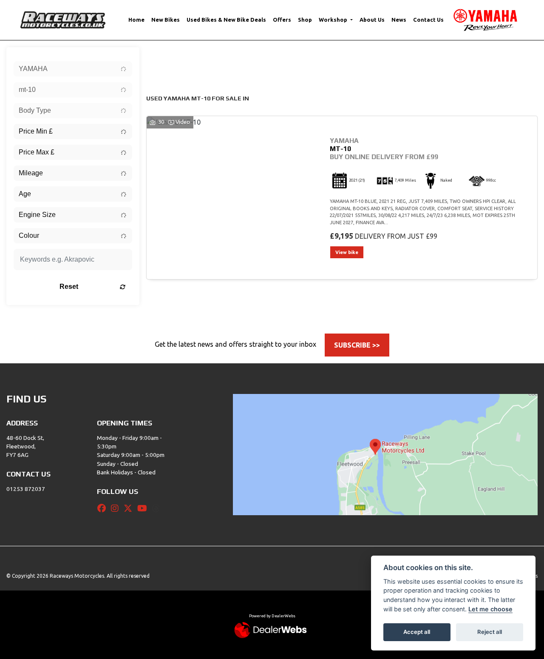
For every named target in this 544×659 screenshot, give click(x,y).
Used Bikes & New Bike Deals (226, 20)
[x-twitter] (130, 508)
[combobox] (73, 69)
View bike (346, 252)
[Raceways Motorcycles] (62, 19)
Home (136, 20)
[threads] (158, 508)
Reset (69, 286)
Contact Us (428, 20)
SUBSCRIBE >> (357, 345)
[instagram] (116, 508)
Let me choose (490, 609)
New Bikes (165, 20)
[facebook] (103, 508)
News (398, 20)
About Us (372, 20)
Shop (305, 20)
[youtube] (144, 508)
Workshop (333, 20)
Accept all (416, 631)
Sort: (160, 55)
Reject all (489, 631)
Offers (282, 20)
